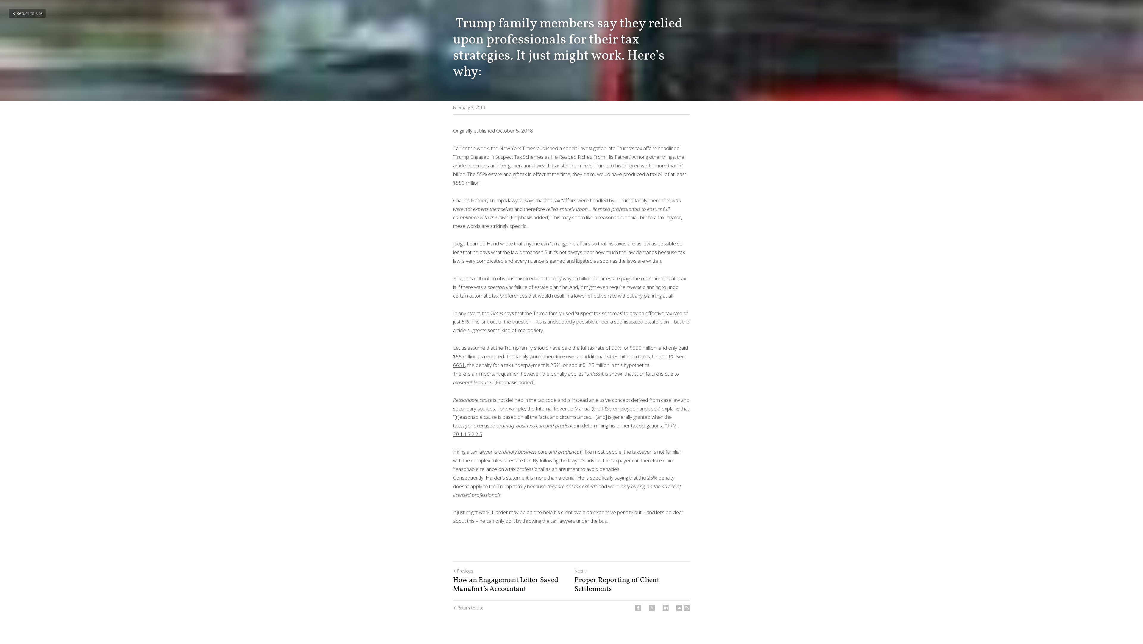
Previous (465, 571)
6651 (459, 365)
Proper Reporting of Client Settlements (616, 585)
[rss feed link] (687, 608)
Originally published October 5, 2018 (493, 130)
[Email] (679, 608)
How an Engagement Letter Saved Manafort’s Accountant (505, 585)
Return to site (30, 13)
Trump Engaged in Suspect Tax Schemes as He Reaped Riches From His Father (542, 156)
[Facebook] (638, 608)
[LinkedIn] (666, 608)
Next (578, 571)
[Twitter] (652, 608)
